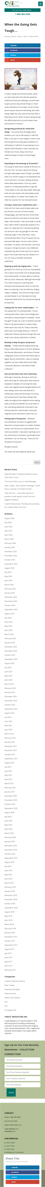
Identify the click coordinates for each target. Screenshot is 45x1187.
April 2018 (8, 920)
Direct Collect (10, 1143)
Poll (5, 1002)
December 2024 (10, 597)
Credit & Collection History (14, 981)
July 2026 (8, 522)
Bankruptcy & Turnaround (15, 1152)
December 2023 (10, 647)
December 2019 (10, 845)
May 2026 (8, 531)
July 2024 (8, 618)
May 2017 (8, 961)
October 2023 (9, 655)
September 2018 (10, 908)
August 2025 (9, 568)
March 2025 (9, 585)
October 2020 (9, 804)
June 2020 (8, 821)
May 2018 (8, 916)
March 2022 (9, 734)
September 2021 (10, 759)
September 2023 (10, 659)
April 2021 (8, 779)
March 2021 (9, 783)
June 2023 (8, 672)
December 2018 (10, 895)
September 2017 (10, 945)
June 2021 (8, 771)
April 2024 (8, 630)
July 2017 (8, 953)
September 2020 (10, 808)
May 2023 (8, 676)
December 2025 (10, 551)
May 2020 (8, 825)
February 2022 (10, 738)
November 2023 (10, 651)
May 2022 (8, 725)
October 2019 (9, 854)
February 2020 (10, 837)
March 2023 (9, 684)
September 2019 (10, 858)
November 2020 (10, 800)
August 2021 (9, 763)
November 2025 (10, 556)
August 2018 (9, 912)
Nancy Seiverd (11, 36)
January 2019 (9, 891)
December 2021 (10, 746)
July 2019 (8, 866)
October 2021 (9, 754)
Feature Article (34, 36)
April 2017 (8, 966)
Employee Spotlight (12, 989)
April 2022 (8, 730)
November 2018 (10, 899)
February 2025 (10, 589)
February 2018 (10, 928)
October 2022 (9, 705)
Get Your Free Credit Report (22, 10)
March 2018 (9, 924)
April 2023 (8, 680)
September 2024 (10, 609)
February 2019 (10, 887)
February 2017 (10, 970)
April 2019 (8, 879)
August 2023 (9, 663)
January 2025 (9, 593)
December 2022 (10, 696)
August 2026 (9, 518)
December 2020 (10, 796)
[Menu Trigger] (40, 4)
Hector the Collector (12, 998)
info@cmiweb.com (15, 1125)
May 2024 (8, 626)
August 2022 (9, 713)
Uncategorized (10, 1010)
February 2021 (10, 788)
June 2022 (8, 721)
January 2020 (9, 841)
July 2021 (8, 767)
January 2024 (9, 643)
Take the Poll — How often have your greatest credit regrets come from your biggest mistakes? (19, 496)
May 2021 (8, 775)
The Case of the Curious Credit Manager (20, 481)
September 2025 (10, 564)
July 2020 (8, 816)
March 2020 (9, 833)
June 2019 (8, 870)
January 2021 (9, 792)
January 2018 (9, 932)
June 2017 (8, 957)
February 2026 (10, 543)
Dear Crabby (9, 985)
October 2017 (9, 941)
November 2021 (10, 750)
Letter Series (10, 1146)
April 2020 (8, 829)
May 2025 (8, 576)
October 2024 (9, 605)
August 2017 (9, 949)
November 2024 (10, 601)
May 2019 (8, 874)
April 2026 (8, 535)
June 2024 (8, 622)
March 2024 (9, 634)
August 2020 (9, 812)
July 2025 (8, 572)
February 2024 (10, 638)
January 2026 (9, 547)
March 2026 (9, 539)
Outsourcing (10, 1149)
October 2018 (9, 903)
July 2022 (8, 717)
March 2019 (9, 883)
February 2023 (10, 688)
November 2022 (10, 701)
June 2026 (8, 527)
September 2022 (10, 709)
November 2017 (10, 937)
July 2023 (8, 667)
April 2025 (8, 580)
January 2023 (9, 692)
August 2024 (9, 614)
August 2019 (9, 862)
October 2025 (9, 560)
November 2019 (10, 850)
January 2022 (9, 742)
